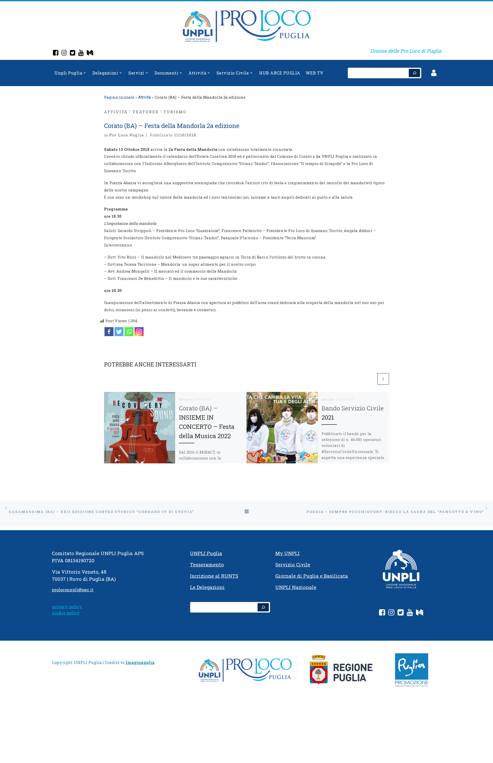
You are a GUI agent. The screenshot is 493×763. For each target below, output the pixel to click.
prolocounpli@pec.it (72, 589)
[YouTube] (81, 53)
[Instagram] (64, 53)
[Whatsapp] (129, 331)
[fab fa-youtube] (410, 613)
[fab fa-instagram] (391, 613)
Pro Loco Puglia (126, 134)
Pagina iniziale (119, 97)
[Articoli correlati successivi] (383, 379)
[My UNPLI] (90, 53)
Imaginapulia (140, 662)
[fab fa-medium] (419, 613)
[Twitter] (72, 53)
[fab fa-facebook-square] (382, 613)
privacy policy (67, 606)
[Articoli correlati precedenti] (370, 379)
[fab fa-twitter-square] (400, 613)
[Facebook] (55, 53)
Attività (144, 97)
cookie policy (66, 612)
